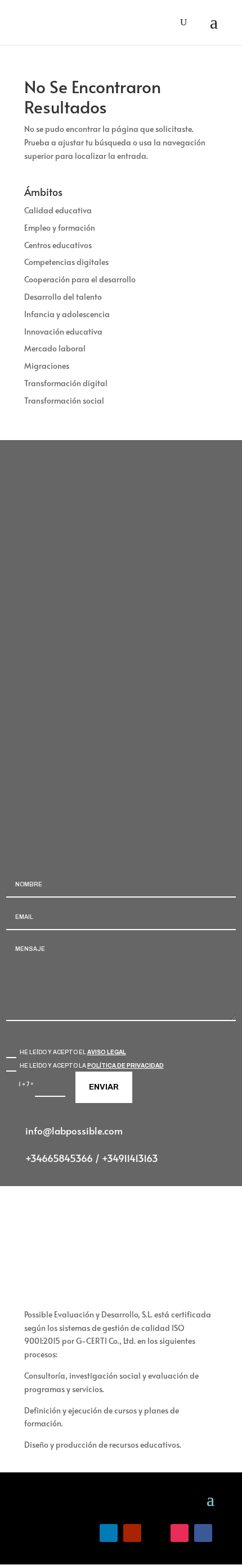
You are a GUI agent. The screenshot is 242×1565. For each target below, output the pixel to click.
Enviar (104, 1087)
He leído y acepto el (73, 1052)
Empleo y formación (59, 227)
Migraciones (46, 365)
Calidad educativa (58, 210)
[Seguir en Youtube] (132, 1533)
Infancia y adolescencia (67, 314)
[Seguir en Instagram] (180, 1533)
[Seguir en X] (156, 1533)
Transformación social (64, 400)
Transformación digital (65, 383)
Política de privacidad (125, 1066)
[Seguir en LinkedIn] (109, 1533)
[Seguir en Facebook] (203, 1533)
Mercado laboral (55, 348)
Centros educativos (58, 245)
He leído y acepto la (92, 1066)
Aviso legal (106, 1052)
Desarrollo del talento (63, 296)
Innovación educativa (63, 331)
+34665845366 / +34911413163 (91, 1158)
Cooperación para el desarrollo (80, 279)
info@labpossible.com (74, 1130)
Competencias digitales (66, 262)
